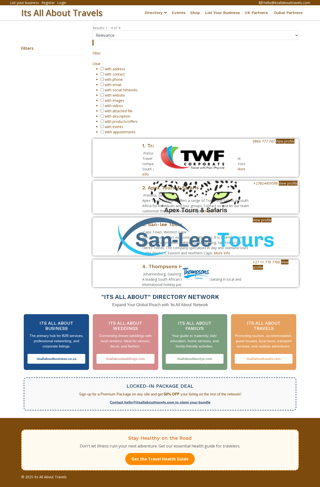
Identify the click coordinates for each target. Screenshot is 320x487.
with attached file (118, 111)
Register (48, 2)
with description (117, 116)
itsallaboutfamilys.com (194, 359)
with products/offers (121, 121)
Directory (153, 12)
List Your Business (222, 12)
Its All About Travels (61, 13)
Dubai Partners (288, 12)
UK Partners (256, 12)
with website (115, 95)
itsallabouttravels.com (263, 359)
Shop (195, 12)
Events (178, 12)
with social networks (121, 90)
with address (115, 69)
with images (114, 100)
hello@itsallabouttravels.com (287, 2)
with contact (115, 74)
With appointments (120, 132)
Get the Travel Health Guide (160, 459)
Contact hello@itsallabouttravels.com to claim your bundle (160, 402)
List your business (24, 2)
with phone (114, 79)
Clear (96, 63)
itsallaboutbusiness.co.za (56, 359)
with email (113, 84)
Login (61, 2)
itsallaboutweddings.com (125, 359)
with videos (114, 105)
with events (114, 126)
